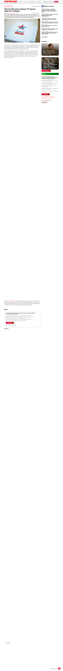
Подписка (39, 1)
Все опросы (6, 328)
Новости (21, 1)
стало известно (11, 300)
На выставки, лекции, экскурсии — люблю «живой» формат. (16, 318)
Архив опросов (44, 102)
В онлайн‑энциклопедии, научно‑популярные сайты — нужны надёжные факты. (50, 83)
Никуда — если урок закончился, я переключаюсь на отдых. (16, 320)
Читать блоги (46, 70)
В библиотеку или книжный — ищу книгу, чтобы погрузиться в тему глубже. (19, 319)
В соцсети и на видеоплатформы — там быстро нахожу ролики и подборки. (19, 315)
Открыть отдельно (45, 101)
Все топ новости (45, 36)
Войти (56, 1)
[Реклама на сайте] (59, 668)
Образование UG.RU (8, 6)
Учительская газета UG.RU (12, 13)
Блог (26, 1)
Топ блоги (44, 41)
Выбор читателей (49, 6)
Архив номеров (32, 1)
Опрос (44, 74)
